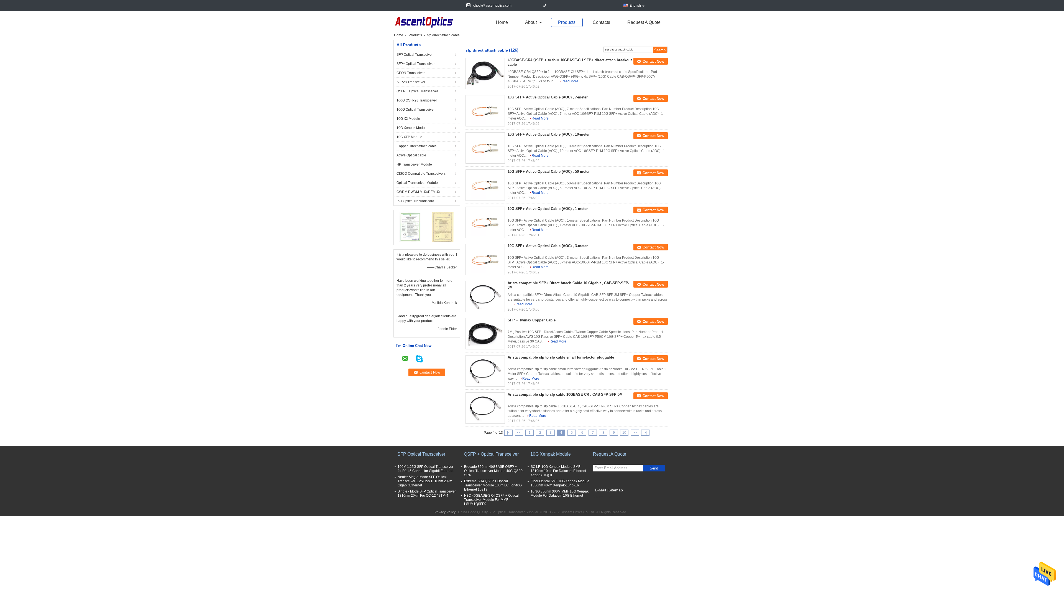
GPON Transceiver (411, 73)
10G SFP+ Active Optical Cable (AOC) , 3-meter (548, 246)
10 (624, 433)
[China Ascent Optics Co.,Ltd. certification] (410, 227)
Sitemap (615, 490)
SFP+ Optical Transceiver (416, 64)
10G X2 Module (408, 119)
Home (502, 22)
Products (567, 22)
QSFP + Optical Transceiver (417, 91)
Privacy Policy (445, 512)
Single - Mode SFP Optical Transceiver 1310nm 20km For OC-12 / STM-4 (427, 493)
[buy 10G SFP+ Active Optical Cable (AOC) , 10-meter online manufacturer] (485, 148)
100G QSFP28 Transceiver (417, 100)
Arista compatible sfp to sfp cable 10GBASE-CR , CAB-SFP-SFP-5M (565, 394)
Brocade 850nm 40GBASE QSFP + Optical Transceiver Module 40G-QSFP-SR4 (494, 471)
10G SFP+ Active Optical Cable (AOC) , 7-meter (548, 97)
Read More (569, 81)
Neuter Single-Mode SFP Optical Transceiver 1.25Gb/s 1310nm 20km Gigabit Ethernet (425, 481)
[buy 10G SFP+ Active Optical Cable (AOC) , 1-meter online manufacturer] (485, 222)
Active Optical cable (411, 155)
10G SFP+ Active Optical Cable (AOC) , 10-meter (549, 134)
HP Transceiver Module (414, 164)
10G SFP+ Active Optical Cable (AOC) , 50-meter (549, 171)
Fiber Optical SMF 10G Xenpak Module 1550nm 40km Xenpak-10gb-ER (560, 483)
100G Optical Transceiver (416, 109)
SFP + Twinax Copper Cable (532, 320)
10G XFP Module (409, 137)
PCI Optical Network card (415, 201)
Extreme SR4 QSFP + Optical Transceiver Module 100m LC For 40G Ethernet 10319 (493, 485)
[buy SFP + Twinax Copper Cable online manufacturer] (485, 334)
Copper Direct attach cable (417, 146)
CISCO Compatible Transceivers (421, 174)
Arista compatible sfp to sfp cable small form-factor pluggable (561, 357)
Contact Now (653, 61)
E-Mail (600, 490)
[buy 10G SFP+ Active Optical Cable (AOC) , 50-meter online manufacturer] (485, 185)
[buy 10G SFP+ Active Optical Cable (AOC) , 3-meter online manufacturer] (485, 259)
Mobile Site (604, 497)
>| (645, 433)
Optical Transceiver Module (417, 183)
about (531, 22)
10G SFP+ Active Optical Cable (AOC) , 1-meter (548, 209)
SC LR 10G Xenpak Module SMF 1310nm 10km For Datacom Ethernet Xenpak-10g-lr (558, 471)
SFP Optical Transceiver (415, 55)
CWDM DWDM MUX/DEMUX (418, 192)
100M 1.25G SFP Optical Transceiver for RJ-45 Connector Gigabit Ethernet (425, 469)
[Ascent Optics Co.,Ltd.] (423, 22)
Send (654, 468)
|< (508, 433)
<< (519, 433)
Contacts (601, 22)
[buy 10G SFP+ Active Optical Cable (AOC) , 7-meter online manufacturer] (485, 111)
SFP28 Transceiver (411, 82)
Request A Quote (644, 22)
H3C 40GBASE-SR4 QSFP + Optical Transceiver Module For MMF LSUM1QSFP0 (491, 500)
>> (635, 433)
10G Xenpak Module (412, 128)
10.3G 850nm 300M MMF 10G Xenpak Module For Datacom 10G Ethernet (560, 493)
